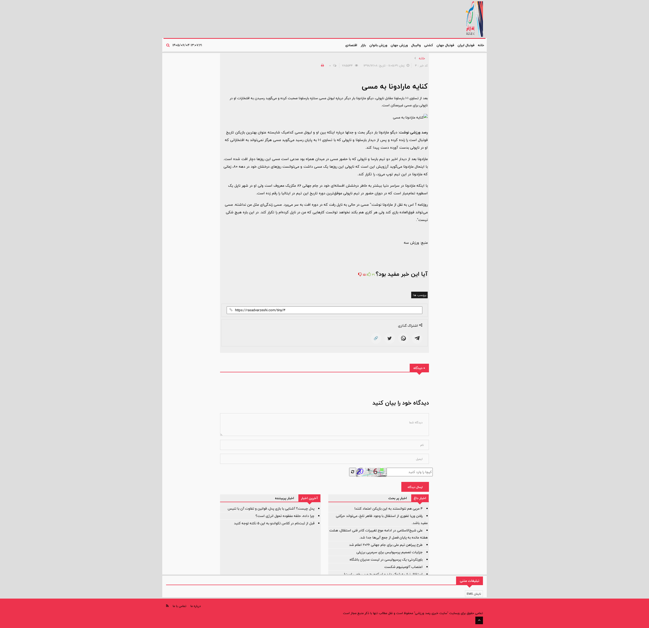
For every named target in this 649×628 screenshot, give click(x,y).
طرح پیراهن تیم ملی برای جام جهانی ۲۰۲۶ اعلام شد (386, 545)
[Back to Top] (479, 620)
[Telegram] (417, 338)
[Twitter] (389, 338)
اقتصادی (351, 45)
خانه (481, 45)
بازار (363, 45)
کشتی (428, 45)
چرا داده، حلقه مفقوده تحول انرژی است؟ (285, 516)
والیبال (416, 45)
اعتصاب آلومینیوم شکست (403, 567)
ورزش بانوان (378, 45)
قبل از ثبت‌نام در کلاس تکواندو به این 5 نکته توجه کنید (274, 523)
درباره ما (195, 605)
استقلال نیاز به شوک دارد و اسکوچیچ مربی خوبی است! (383, 574)
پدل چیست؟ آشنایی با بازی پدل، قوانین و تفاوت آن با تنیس (271, 508)
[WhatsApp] (403, 338)
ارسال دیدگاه (415, 487)
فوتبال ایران (466, 45)
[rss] (167, 605)
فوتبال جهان (445, 45)
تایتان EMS (474, 593)
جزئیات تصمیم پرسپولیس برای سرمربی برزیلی (389, 552)
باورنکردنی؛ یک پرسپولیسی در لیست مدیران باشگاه (386, 559)
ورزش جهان (399, 45)
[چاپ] (322, 65)
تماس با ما (179, 605)
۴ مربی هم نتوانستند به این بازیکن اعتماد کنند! (388, 508)
